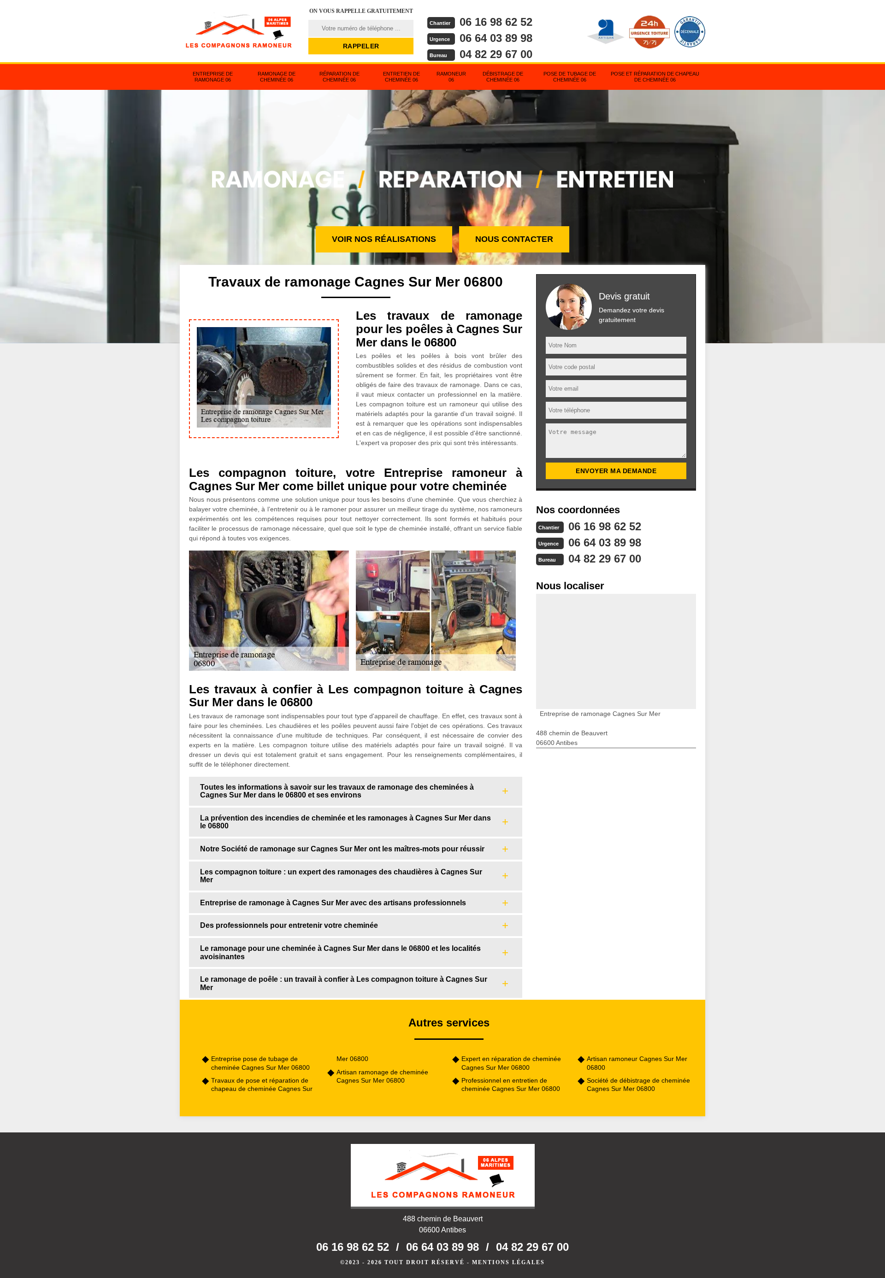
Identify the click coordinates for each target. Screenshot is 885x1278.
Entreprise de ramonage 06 (213, 76)
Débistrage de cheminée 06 (503, 76)
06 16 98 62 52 (496, 22)
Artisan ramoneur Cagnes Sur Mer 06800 (637, 1063)
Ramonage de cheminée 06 (276, 76)
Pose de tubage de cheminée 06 (569, 76)
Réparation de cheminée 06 (339, 76)
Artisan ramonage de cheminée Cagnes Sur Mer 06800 (382, 1076)
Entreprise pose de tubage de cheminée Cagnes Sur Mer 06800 (260, 1063)
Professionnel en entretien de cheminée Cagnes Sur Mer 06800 (510, 1084)
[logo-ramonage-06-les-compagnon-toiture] (238, 30)
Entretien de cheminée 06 (401, 76)
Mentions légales (508, 1262)
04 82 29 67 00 (496, 54)
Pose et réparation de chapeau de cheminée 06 (655, 76)
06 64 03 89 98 (496, 38)
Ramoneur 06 (451, 76)
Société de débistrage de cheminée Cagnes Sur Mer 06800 (638, 1084)
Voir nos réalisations (384, 239)
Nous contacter (514, 239)
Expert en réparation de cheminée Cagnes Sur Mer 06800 (511, 1063)
